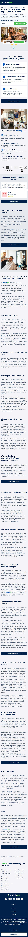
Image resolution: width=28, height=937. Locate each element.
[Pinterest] (22, 899)
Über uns (14, 914)
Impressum (4, 922)
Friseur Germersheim (20, 869)
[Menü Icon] (25, 2)
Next (26, 190)
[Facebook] (6, 899)
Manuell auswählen (14, 930)
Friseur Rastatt (4, 888)
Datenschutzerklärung (15, 921)
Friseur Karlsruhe (5, 878)
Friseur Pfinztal (4, 880)
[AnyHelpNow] (14, 895)
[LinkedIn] (17, 899)
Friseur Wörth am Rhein (6, 884)
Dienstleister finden (14, 847)
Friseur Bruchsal (5, 876)
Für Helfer (14, 904)
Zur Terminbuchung (14, 762)
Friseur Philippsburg (19, 872)
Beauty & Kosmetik (9, 7)
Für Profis (14, 908)
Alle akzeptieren (14, 934)
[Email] (11, 899)
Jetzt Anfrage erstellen (14, 101)
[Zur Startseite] (7, 2)
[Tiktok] (19, 899)
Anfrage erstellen (20, 23)
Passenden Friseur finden (14, 245)
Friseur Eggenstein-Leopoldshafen (6, 874)
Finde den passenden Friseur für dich (14, 653)
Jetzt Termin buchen (14, 481)
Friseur (16, 7)
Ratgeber (14, 911)
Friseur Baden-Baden (6, 890)
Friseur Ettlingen (19, 875)
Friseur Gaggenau (5, 885)
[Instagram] (9, 899)
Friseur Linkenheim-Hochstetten (6, 870)
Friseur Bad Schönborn (20, 878)
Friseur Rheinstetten (19, 874)
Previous (1, 190)
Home (2, 7)
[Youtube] (14, 899)
